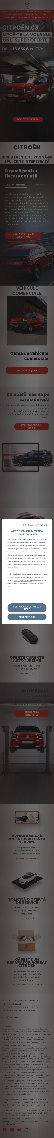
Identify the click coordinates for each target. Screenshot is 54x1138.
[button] (36, 525)
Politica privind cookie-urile (23, 580)
